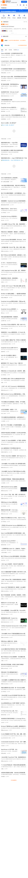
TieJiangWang (3, 529)
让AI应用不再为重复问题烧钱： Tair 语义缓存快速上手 (18, 40)
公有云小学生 (3, 459)
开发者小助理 (3, 138)
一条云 (2, 197)
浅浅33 (2, 359)
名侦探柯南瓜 (3, 119)
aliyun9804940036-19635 (6, 343)
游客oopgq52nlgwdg (5, 436)
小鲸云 (2, 660)
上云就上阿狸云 (4, 552)
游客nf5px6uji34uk (4, 490)
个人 (26, 8)
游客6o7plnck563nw (5, 228)
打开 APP (24, 1)
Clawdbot (3, 336)
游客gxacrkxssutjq (4, 730)
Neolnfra (2, 220)
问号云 (2, 367)
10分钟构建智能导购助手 (22, 45)
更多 (26, 36)
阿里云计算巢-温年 (4, 297)
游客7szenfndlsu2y (4, 154)
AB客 (2, 382)
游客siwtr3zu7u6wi (4, 513)
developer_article (4, 57)
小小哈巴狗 (3, 405)
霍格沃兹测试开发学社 (5, 204)
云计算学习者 (3, 235)
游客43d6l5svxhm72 (5, 390)
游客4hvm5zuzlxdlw (4, 707)
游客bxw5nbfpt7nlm (4, 498)
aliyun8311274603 (4, 243)
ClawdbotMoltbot (4, 258)
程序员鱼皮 (3, 111)
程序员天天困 (3, 544)
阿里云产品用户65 (4, 452)
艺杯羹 (2, 282)
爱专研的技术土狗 (4, 189)
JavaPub (2, 722)
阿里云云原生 (3, 65)
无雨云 (2, 676)
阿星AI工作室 (3, 629)
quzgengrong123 (4, 274)
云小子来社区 (3, 212)
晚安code (3, 313)
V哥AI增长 (3, 776)
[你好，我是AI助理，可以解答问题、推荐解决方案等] (20, 5)
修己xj (2, 88)
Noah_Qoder (3, 413)
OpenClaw (3, 560)
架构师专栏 (3, 351)
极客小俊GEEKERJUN (5, 95)
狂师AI (2, 266)
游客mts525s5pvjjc (4, 328)
